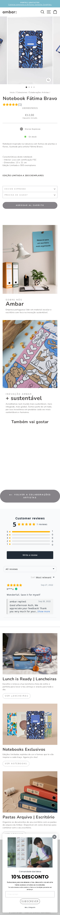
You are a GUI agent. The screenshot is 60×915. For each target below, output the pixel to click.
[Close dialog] (54, 837)
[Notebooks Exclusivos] (30, 724)
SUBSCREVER (29, 901)
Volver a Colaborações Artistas (32, 496)
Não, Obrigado (30, 907)
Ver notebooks (16, 763)
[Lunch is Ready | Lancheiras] (30, 653)
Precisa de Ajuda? (16, 195)
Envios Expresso (15, 189)
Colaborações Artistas (39, 92)
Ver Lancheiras (16, 696)
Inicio (12, 92)
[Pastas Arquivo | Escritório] (30, 792)
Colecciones (21, 92)
